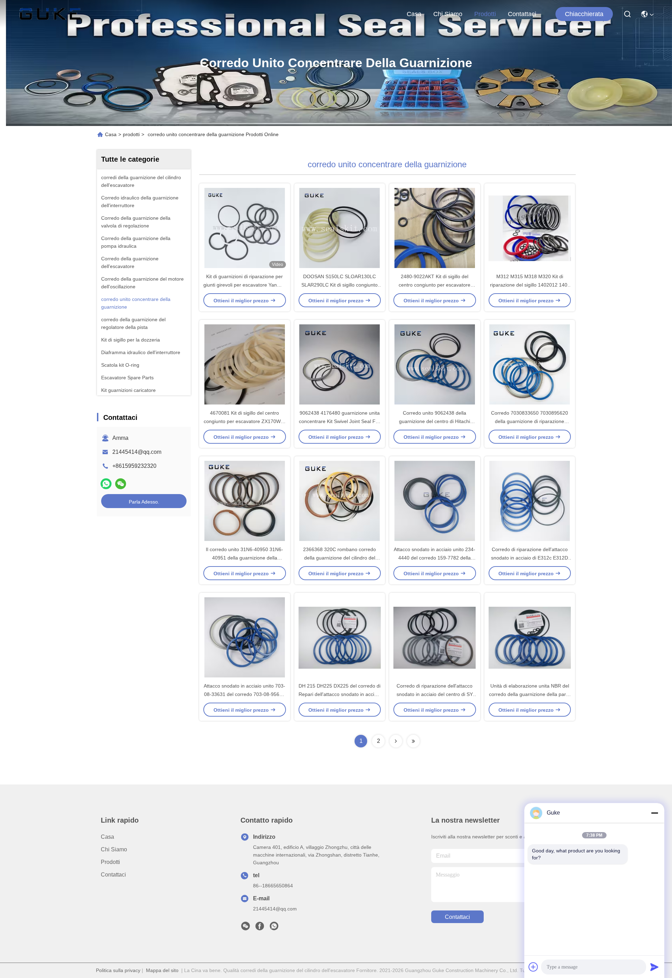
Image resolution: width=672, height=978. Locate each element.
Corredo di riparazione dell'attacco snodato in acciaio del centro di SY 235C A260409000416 (435, 694)
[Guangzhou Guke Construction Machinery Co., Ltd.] (50, 14)
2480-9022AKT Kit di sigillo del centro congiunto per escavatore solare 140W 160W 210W (434, 285)
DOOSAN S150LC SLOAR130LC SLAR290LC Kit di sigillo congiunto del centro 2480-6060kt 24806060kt (339, 285)
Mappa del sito (162, 970)
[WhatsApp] (106, 483)
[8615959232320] (274, 928)
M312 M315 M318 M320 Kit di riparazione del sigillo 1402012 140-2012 (529, 285)
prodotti (485, 13)
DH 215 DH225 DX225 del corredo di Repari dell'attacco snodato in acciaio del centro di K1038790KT (340, 694)
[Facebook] (260, 928)
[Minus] (654, 813)
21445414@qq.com (136, 452)
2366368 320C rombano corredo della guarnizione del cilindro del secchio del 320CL (339, 558)
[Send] (654, 967)
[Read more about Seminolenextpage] (396, 741)
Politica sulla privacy (118, 970)
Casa (414, 13)
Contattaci (522, 13)
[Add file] (533, 967)
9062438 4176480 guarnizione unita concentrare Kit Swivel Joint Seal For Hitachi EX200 (339, 421)
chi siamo (447, 13)
